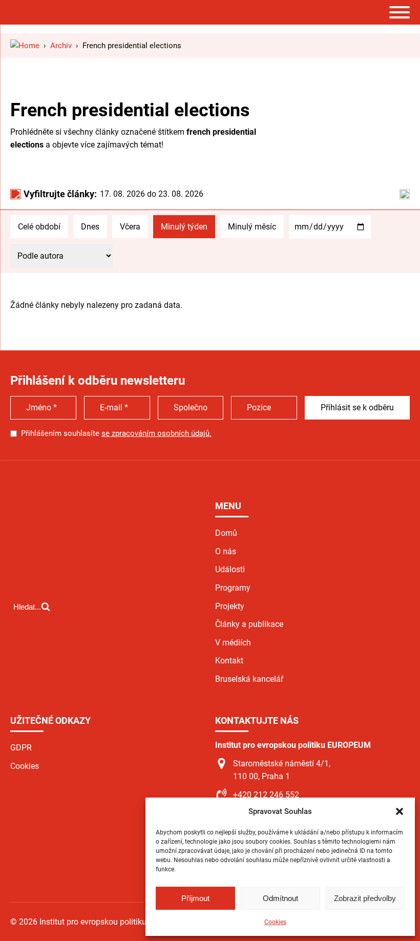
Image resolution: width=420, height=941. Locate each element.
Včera (130, 227)
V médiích (233, 642)
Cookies (275, 922)
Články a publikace (249, 624)
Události (230, 569)
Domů (226, 533)
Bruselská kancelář (249, 679)
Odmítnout (280, 898)
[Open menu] (399, 12)
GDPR (21, 747)
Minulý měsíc (252, 227)
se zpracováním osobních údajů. (156, 433)
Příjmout (195, 898)
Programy (232, 588)
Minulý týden (184, 227)
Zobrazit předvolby (365, 898)
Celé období (39, 227)
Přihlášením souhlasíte (116, 433)
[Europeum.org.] (24, 45)
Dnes (90, 227)
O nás (225, 551)
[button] (399, 811)
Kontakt (229, 660)
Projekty (229, 606)
